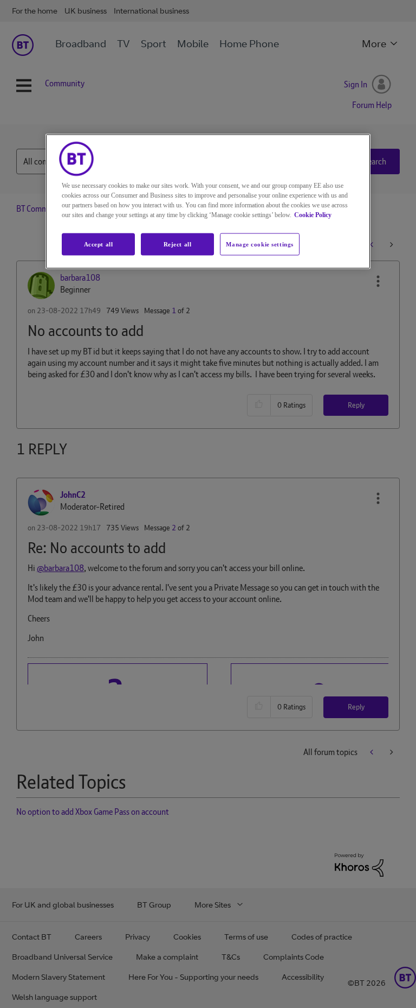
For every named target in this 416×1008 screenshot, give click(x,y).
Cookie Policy (313, 214)
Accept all (98, 243)
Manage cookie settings (260, 243)
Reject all (178, 243)
